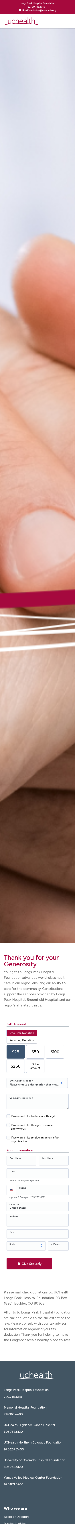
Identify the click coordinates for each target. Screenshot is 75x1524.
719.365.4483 (13, 1414)
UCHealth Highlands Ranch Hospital (29, 1425)
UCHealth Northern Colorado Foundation (33, 1442)
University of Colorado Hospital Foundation (34, 1460)
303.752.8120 (13, 1431)
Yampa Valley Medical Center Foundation (33, 1477)
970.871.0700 (13, 1484)
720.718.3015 (13, 1397)
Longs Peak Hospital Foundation (26, 1390)
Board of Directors (16, 1517)
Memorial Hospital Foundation (25, 1407)
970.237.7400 (14, 1449)
